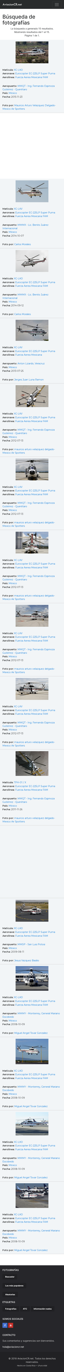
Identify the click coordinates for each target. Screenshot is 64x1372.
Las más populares (14, 1285)
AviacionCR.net (12, 4)
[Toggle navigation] (56, 4)
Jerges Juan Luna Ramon (29, 379)
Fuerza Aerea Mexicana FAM (31, 77)
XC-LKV (18, 208)
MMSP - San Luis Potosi (31, 944)
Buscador (9, 1276)
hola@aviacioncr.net (13, 1346)
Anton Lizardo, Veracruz (31, 363)
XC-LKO (18, 69)
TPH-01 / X (20, 782)
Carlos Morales (22, 244)
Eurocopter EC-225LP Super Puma (35, 73)
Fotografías (10, 1309)
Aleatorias (10, 1294)
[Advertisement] (32, 146)
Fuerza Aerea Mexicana (28, 354)
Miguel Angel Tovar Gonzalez (31, 1033)
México (13, 93)
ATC (25, 1309)
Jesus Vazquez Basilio (26, 960)
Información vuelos (43, 1309)
